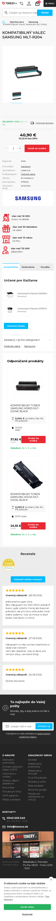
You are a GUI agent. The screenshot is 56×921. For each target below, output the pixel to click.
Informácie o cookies (9, 775)
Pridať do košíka (33, 439)
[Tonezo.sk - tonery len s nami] (10, 3)
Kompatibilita (11, 267)
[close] (51, 879)
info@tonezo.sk (17, 826)
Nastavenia (27, 914)
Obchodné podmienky (8, 761)
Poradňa (45, 267)
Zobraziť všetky (16, 326)
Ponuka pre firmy (11, 791)
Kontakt (32, 759)
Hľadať (45, 12)
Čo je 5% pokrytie (37, 777)
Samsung (33, 22)
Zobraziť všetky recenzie (28, 579)
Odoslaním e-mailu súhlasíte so (28, 735)
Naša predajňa (35, 785)
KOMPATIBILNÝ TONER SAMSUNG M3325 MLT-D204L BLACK (25, 497)
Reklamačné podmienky (35, 765)
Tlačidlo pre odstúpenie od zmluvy (36, 796)
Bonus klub (8, 787)
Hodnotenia (28, 267)
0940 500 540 (16, 818)
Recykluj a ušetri (37, 781)
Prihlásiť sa (44, 726)
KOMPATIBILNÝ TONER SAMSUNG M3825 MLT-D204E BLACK (25, 408)
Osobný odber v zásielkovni (11, 782)
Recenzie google (37, 789)
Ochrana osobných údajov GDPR (12, 768)
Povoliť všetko (27, 907)
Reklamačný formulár (35, 772)
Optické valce (17, 22)
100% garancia (10, 795)
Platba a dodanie (11, 799)
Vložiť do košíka (37, 148)
